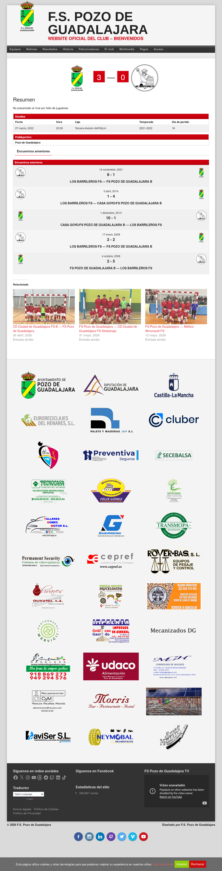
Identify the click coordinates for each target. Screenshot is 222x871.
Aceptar (181, 864)
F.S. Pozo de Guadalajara (98, 23)
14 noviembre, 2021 (111, 169)
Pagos (144, 49)
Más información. (164, 864)
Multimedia (126, 49)
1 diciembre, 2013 (111, 213)
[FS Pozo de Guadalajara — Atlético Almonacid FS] (176, 306)
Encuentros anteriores (33, 151)
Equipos (15, 49)
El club (109, 49)
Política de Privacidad (27, 813)
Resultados (49, 49)
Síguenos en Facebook (95, 770)
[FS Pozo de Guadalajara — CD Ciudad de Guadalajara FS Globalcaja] (110, 306)
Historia (68, 49)
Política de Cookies (46, 809)
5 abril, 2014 (111, 191)
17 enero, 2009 (111, 234)
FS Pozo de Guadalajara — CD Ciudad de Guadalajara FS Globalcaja (108, 328)
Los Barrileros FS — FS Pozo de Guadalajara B (111, 181)
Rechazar (197, 864)
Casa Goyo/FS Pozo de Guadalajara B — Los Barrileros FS (111, 225)
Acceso (158, 49)
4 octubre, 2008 (111, 256)
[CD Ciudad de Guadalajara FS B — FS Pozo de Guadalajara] (44, 306)
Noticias (31, 49)
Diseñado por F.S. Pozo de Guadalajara (188, 825)
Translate (39, 799)
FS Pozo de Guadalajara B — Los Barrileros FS (111, 268)
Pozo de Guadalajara (28, 142)
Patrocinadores (89, 49)
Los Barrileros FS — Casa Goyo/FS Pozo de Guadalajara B (111, 203)
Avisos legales (22, 809)
